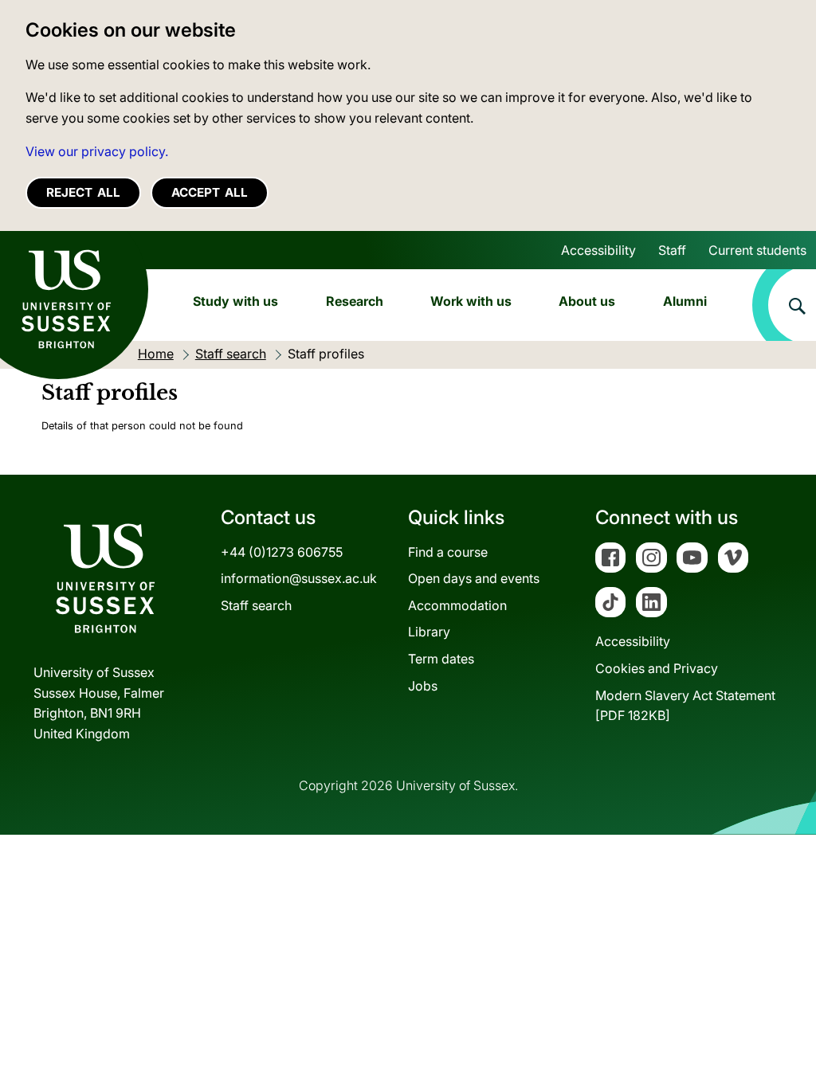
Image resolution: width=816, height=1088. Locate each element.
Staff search (256, 605)
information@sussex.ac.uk (299, 578)
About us (587, 301)
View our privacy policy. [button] (97, 151)
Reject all (83, 192)
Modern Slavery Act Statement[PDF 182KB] (685, 705)
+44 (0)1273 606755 (282, 552)
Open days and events (473, 578)
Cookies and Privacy (656, 668)
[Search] (784, 305)
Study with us (235, 301)
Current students (757, 250)
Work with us (471, 301)
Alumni (685, 301)
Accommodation (457, 605)
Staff (672, 250)
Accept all (209, 192)
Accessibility (598, 250)
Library (429, 632)
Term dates (441, 659)
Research (354, 301)
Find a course (448, 552)
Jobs (422, 686)
